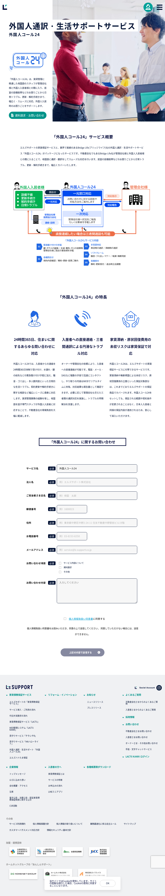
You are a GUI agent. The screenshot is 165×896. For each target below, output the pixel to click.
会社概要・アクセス (18, 785)
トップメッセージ (17, 773)
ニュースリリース (95, 702)
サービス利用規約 (17, 823)
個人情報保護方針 (41, 823)
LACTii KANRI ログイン (137, 756)
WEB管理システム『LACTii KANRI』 (21, 728)
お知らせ (91, 695)
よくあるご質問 (133, 695)
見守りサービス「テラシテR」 (23, 735)
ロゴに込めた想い (17, 780)
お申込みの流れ (55, 785)
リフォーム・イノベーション (62, 695)
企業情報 (13, 767)
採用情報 (130, 717)
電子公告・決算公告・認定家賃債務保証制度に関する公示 (24, 798)
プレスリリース (94, 707)
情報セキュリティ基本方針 (59, 829)
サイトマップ (130, 823)
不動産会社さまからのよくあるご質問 (142, 703)
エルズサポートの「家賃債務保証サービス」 (24, 703)
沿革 (11, 791)
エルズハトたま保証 (18, 757)
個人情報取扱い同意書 (81, 618)
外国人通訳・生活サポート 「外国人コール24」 (24, 750)
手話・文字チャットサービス (139, 749)
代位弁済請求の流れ (18, 715)
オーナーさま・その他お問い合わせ (142, 743)
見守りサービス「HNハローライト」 (23, 742)
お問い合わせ (132, 724)
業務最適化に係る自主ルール (103, 823)
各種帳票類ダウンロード (99, 767)
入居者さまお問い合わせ (137, 737)
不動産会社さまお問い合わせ (139, 731)
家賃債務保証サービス (20, 695)
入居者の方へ (54, 767)
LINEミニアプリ (55, 791)
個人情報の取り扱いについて (69, 823)
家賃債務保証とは (56, 773)
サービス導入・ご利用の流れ (22, 709)
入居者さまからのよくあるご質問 (141, 709)
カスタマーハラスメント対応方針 (24, 829)
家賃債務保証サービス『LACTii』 (24, 721)
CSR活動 (13, 805)
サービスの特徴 (55, 780)
